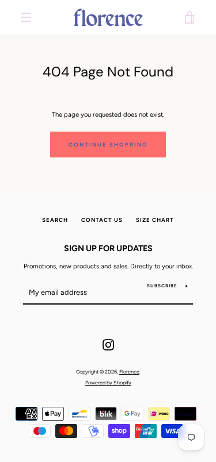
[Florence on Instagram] (108, 344)
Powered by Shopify (108, 382)
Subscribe (162, 285)
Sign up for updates (108, 248)
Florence (129, 371)
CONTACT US (102, 220)
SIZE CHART (155, 220)
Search (55, 220)
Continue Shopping (108, 144)
